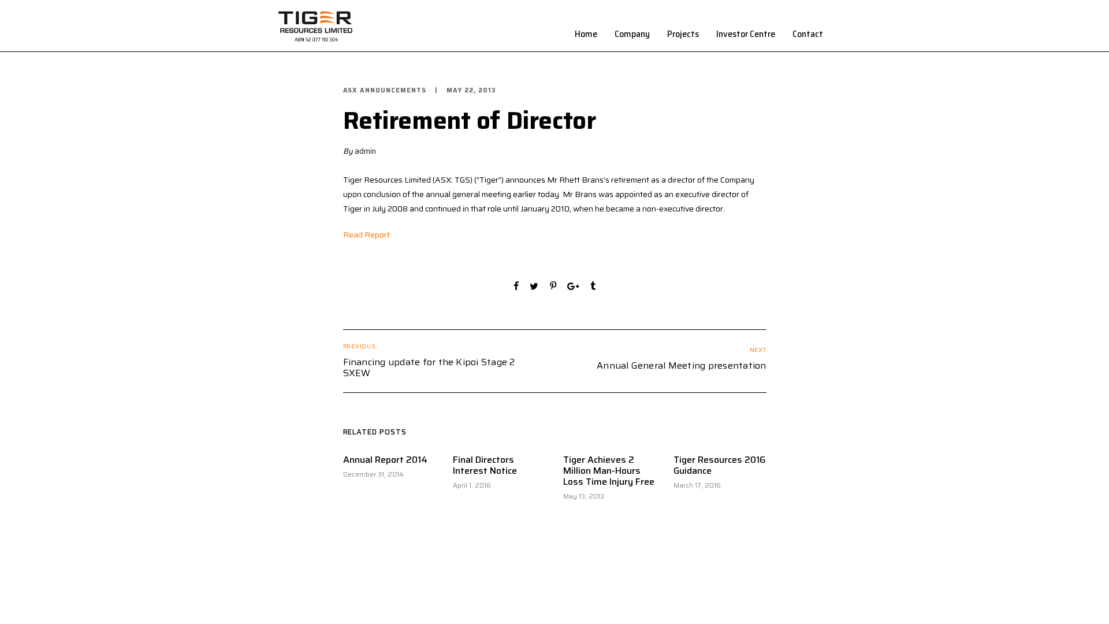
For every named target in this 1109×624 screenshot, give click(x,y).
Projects (683, 34)
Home (586, 34)
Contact (807, 34)
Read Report (366, 234)
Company (632, 34)
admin (365, 151)
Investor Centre (745, 34)
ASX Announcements (385, 90)
